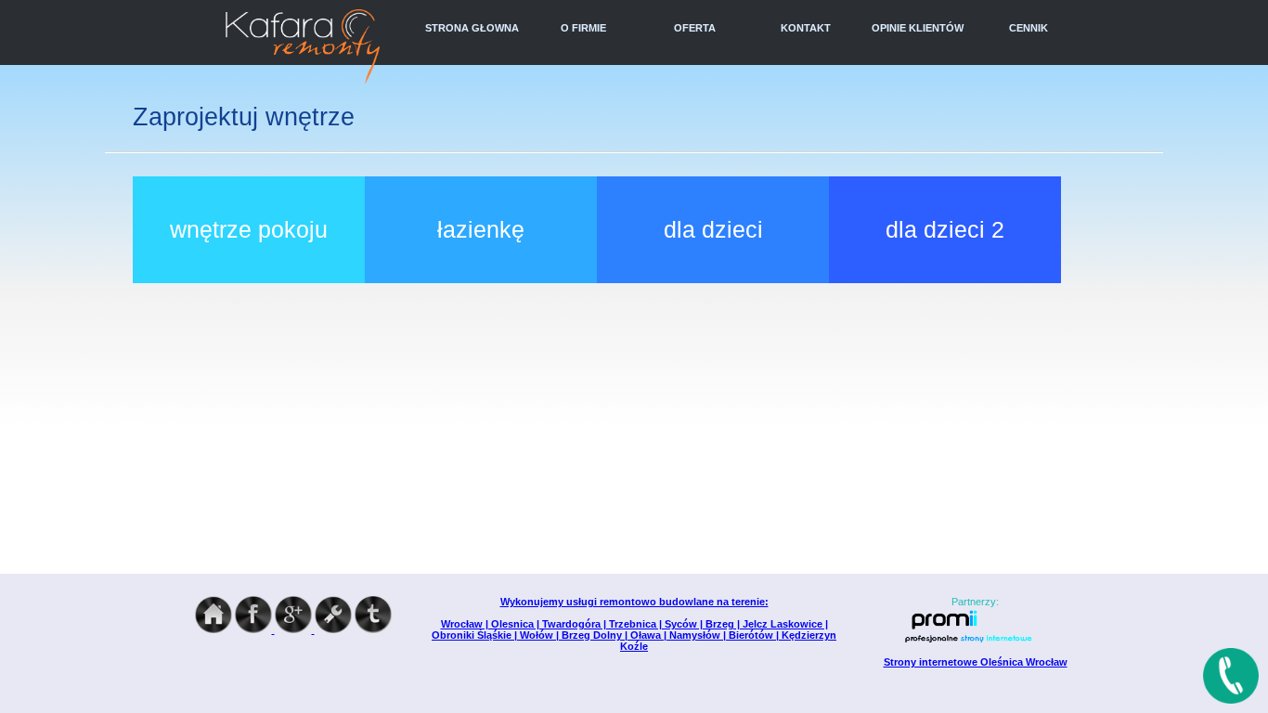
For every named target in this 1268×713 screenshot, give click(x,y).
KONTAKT (806, 27)
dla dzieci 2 (945, 229)
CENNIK (1028, 27)
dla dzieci (713, 229)
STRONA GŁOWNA (472, 27)
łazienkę (480, 229)
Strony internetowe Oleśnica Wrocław (975, 662)
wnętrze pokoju (249, 229)
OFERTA (695, 27)
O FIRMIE (583, 27)
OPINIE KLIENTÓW (918, 27)
